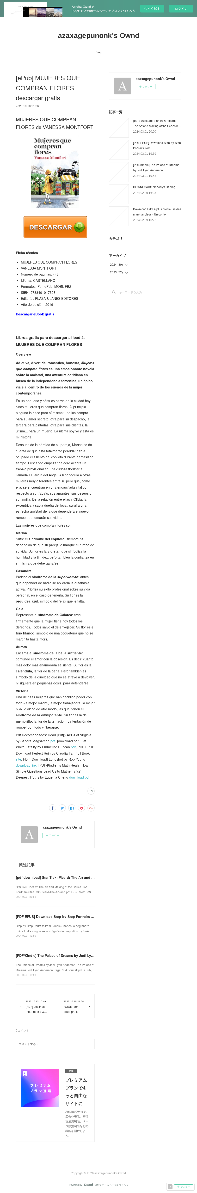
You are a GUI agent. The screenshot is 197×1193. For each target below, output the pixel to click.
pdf (52, 740)
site (18, 759)
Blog (99, 52)
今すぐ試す (152, 8)
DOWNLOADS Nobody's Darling (154, 187)
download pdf (79, 777)
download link (26, 765)
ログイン (181, 8)
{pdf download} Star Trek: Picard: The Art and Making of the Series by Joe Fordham (84, 877)
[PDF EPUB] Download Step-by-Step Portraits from (57, 916)
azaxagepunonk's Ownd (98, 35)
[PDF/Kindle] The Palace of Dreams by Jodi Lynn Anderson (64, 955)
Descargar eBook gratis (35, 314)
